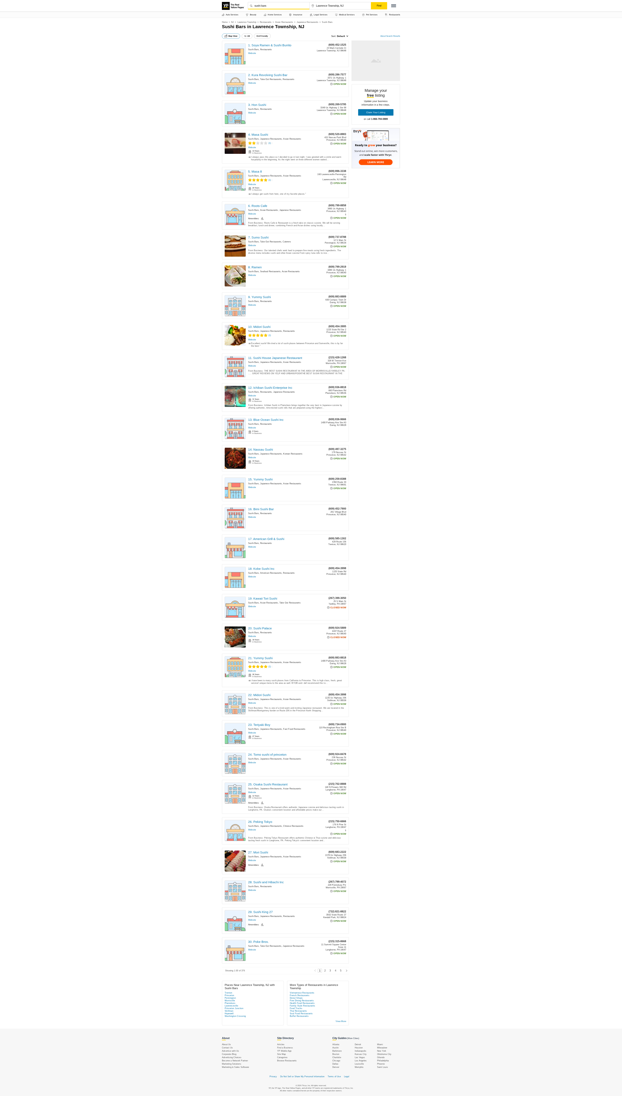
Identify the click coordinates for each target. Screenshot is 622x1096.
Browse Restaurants (287, 1060)
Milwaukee (382, 1047)
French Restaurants (299, 995)
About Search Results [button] (390, 36)
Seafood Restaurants (270, 271)
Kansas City (361, 1054)
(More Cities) (353, 1038)
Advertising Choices (231, 1057)
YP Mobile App (284, 1051)
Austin (335, 1047)
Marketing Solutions (231, 1064)
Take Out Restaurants (270, 79)
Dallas (335, 1064)
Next (346, 970)
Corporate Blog (229, 1054)
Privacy (273, 1076)
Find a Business (285, 1047)
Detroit (358, 1044)
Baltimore (337, 1051)
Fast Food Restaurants (294, 729)
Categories (282, 1057)
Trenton (228, 993)
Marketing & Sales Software (235, 1067)
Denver (335, 1067)
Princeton (229, 995)
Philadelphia (383, 1060)
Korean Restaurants (292, 454)
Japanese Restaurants (307, 22)
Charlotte (336, 1057)
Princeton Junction (234, 1008)
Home (225, 22)
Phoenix (381, 1064)
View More (341, 1021)
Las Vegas (360, 1057)
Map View (232, 36)
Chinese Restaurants (293, 826)
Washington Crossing (235, 1016)
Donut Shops (296, 998)
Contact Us (227, 1047)
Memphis (359, 1067)
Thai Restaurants (298, 1011)
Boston (335, 1054)
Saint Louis (382, 1067)
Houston (359, 1047)
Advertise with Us (230, 1051)
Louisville (359, 1064)
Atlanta (335, 1044)
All (248, 36)
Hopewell (229, 1013)
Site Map (281, 1054)
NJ (232, 22)
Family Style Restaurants (302, 1006)
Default (341, 36)
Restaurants (265, 22)
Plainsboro (230, 1003)
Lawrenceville (231, 1006)
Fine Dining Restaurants (302, 1000)
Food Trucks (296, 1008)
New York (381, 1051)
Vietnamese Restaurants (302, 993)
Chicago (336, 1060)
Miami (380, 1044)
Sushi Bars (253, 49)
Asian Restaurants (284, 22)
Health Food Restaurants (302, 1003)
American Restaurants (271, 573)
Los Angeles (361, 1060)
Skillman (229, 1011)
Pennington (230, 998)
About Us (226, 1044)
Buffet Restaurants (299, 1016)
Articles (281, 1044)
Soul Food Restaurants (301, 1013)
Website (252, 53)
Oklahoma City (384, 1054)
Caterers (287, 241)
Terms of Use (334, 1076)
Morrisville (230, 1000)
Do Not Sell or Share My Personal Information (302, 1076)
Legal (346, 1076)
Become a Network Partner (235, 1060)
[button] (393, 5)
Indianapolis (360, 1051)
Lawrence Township (246, 22)
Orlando (381, 1057)
